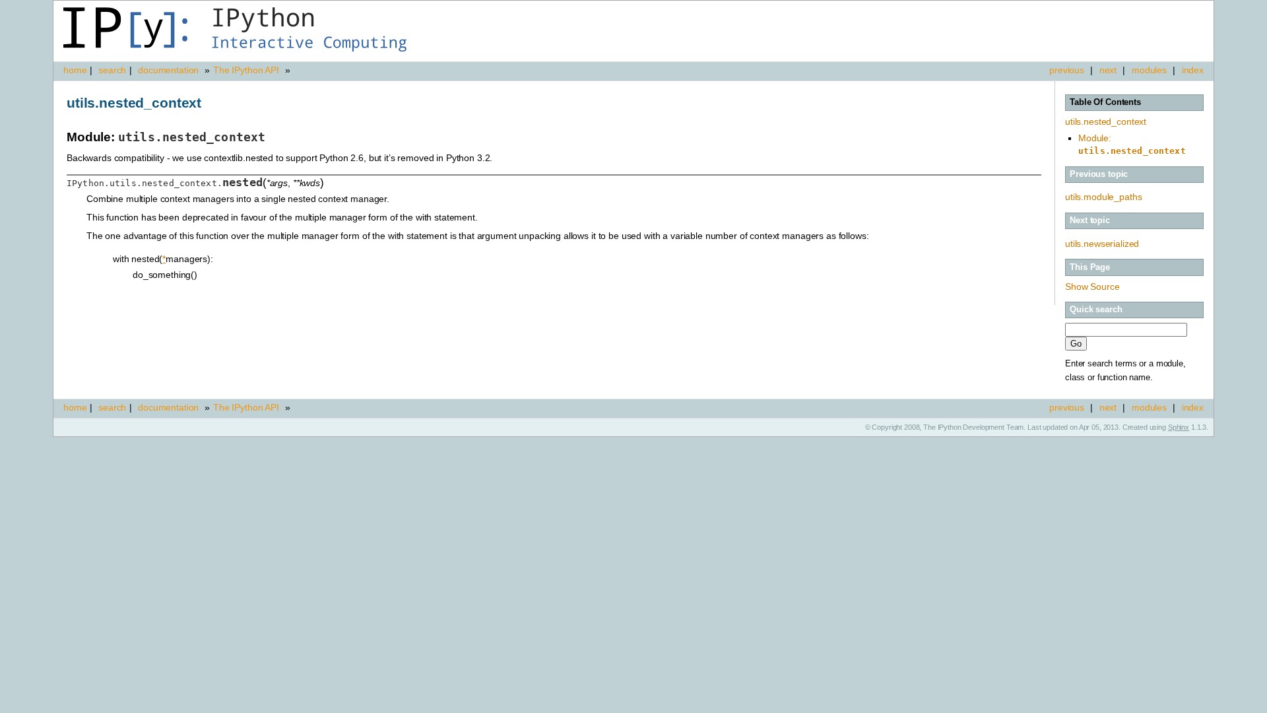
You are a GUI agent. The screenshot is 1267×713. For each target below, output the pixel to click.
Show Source (1092, 286)
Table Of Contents (1105, 102)
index (1193, 70)
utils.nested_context (1105, 121)
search (112, 70)
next (1108, 70)
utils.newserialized (1102, 243)
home (74, 70)
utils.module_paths (1103, 196)
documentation (169, 70)
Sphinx (1178, 427)
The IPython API (246, 70)
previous (1066, 70)
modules (1149, 70)
